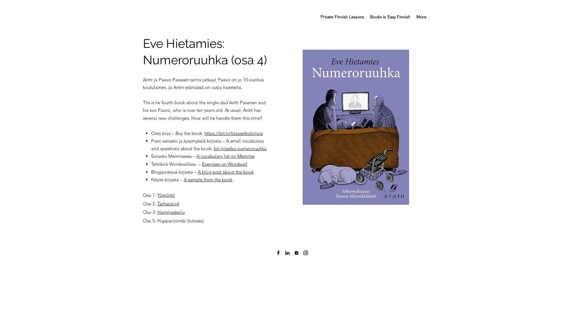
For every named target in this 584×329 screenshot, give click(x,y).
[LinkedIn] (287, 253)
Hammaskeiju (171, 212)
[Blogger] (297, 253)
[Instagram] (306, 253)
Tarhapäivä (168, 204)
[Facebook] (278, 253)
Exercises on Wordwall (224, 164)
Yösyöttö (166, 195)
